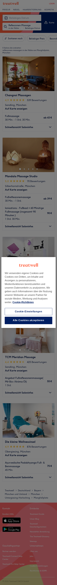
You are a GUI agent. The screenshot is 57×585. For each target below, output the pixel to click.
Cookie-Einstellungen (28, 311)
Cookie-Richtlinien (23, 302)
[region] (28, 292)
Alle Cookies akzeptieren (28, 320)
